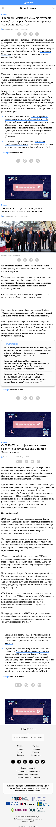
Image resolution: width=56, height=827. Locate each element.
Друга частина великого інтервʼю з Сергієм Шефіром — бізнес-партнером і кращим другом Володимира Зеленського (27, 352)
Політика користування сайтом (28, 771)
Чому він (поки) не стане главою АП (25, 378)
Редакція (35, 746)
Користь (20, 752)
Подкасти (20, 755)
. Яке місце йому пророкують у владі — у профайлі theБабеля (26, 365)
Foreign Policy (15, 57)
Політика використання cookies (28, 778)
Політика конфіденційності (28, 774)
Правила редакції (28, 768)
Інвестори (36, 749)
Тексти (20, 749)
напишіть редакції (28, 821)
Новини (20, 746)
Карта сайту (36, 755)
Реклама (35, 752)
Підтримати (28, 3)
